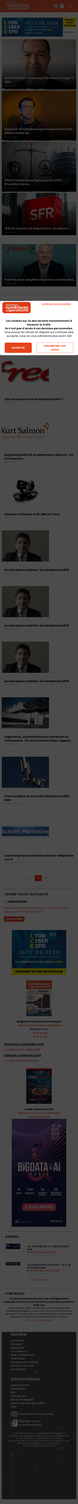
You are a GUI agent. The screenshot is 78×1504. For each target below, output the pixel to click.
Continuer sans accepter (56, 304)
